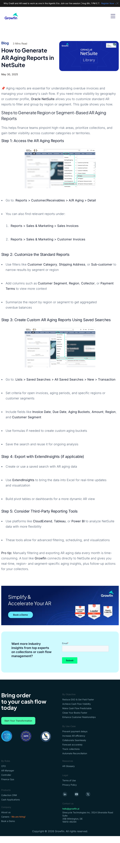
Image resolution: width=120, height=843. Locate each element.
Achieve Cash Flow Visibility (76, 704)
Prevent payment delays (74, 731)
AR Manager (7, 770)
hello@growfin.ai (70, 808)
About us (5, 812)
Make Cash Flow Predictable (77, 708)
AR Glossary (68, 766)
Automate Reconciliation (74, 753)
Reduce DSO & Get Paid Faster (78, 699)
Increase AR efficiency (73, 735)
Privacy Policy (69, 784)
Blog (5, 43)
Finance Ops (7, 779)
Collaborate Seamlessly (74, 740)
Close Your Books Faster (74, 712)
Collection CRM (9, 795)
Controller (6, 775)
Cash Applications (10, 799)
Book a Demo (8, 821)
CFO (3, 766)
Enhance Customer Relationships (79, 717)
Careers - (13, 816)
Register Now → (109, 3)
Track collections (71, 749)
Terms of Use (69, 780)
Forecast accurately (72, 744)
